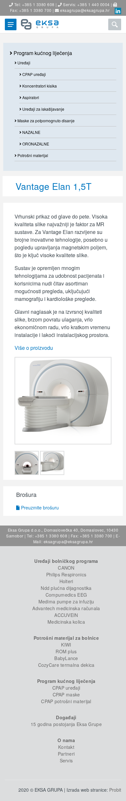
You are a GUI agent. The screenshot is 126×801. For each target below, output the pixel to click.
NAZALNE (30, 132)
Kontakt (66, 747)
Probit (115, 790)
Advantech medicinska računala (66, 608)
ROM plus (66, 651)
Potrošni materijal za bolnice (66, 638)
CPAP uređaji (33, 74)
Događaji (66, 717)
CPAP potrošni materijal (66, 701)
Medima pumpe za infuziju (66, 601)
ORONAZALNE (35, 143)
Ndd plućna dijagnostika (66, 588)
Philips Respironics (66, 574)
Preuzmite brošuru (39, 507)
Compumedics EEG (66, 594)
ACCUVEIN (66, 615)
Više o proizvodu (34, 347)
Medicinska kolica (66, 622)
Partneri (66, 753)
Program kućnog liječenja (42, 53)
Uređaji (23, 62)
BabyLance (66, 658)
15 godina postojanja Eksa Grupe (66, 724)
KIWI (66, 644)
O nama (66, 740)
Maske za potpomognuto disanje (45, 120)
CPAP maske (66, 694)
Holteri (66, 581)
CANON (66, 567)
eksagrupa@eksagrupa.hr (85, 10)
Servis (66, 760)
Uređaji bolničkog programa (66, 561)
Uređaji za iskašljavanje (42, 109)
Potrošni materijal (32, 155)
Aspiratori (30, 97)
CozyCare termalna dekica (66, 665)
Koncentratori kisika (39, 85)
